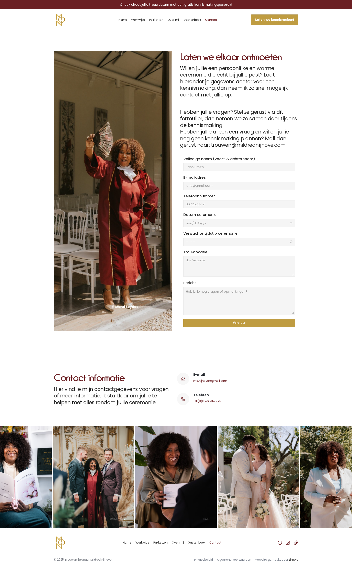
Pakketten (156, 20)
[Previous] (136, 477)
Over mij (173, 20)
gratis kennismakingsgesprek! (208, 4)
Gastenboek (192, 20)
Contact (211, 20)
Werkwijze (138, 20)
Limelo (293, 560)
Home (123, 20)
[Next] (216, 477)
